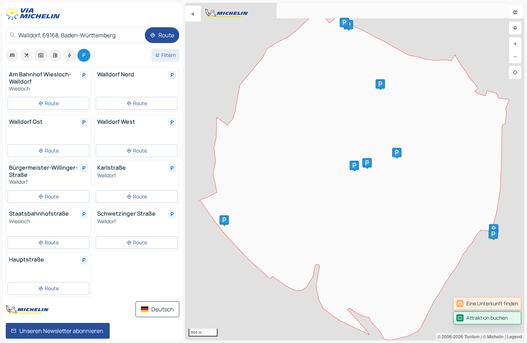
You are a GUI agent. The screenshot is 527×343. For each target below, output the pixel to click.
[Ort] (515, 72)
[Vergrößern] (515, 43)
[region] (354, 171)
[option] (12, 55)
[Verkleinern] (515, 56)
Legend (514, 336)
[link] (487, 303)
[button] (493, 229)
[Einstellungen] (515, 28)
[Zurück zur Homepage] (34, 14)
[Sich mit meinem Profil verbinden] (515, 12)
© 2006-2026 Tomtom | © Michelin (470, 336)
